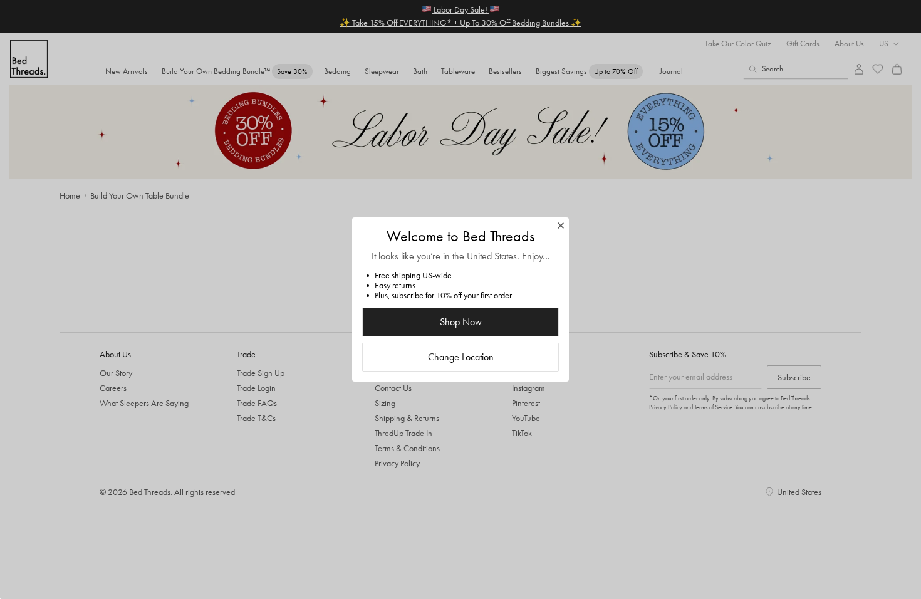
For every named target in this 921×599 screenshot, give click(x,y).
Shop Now (461, 321)
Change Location (461, 356)
